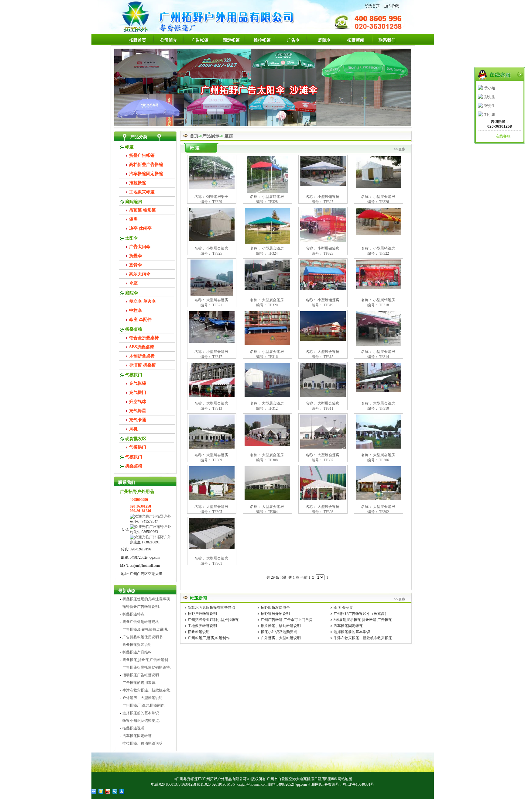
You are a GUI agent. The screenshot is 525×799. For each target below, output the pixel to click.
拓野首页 (137, 40)
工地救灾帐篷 (142, 192)
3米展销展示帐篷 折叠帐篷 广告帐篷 (363, 620)
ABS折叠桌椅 (141, 347)
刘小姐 (489, 114)
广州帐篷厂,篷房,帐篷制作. (143, 705)
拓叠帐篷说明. (133, 728)
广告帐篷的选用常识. (139, 682)
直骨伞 (135, 265)
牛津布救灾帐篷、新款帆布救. (146, 690)
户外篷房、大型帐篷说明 (281, 638)
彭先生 (489, 97)
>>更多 (400, 149)
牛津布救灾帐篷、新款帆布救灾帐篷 (363, 638)
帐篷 (129, 147)
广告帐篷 (199, 40)
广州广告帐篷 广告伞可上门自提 (287, 620)
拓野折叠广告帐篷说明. (141, 606)
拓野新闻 (355, 40)
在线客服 (503, 136)
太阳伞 (131, 238)
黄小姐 (489, 88)
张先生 (489, 106)
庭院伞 (324, 40)
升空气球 (137, 401)
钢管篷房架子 (217, 197)
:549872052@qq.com (291, 784)
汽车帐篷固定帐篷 (146, 173)
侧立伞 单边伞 (142, 301)
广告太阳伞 (139, 246)
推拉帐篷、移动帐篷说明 (281, 626)
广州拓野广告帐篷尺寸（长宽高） (361, 613)
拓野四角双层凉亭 (275, 607)
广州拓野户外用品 (137, 491)
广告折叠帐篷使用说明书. (142, 637)
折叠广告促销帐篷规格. (141, 622)
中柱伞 (135, 310)
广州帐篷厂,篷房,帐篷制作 (209, 638)
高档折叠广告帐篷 (146, 164)
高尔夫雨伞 (139, 274)
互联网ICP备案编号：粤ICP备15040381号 (341, 784)
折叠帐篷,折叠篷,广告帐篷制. (145, 660)
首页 (194, 136)
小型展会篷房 (384, 197)
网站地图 (345, 779)
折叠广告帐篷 (142, 155)
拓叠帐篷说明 (199, 632)
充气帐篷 (137, 383)
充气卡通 (137, 420)
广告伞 (293, 40)
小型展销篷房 (273, 197)
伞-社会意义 (343, 607)
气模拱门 (133, 375)
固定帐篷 (231, 40)
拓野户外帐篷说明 (202, 613)
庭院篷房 (133, 201)
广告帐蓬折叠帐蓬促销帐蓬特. (146, 667)
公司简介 (168, 40)
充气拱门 (137, 392)
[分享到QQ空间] (101, 791)
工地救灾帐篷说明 (202, 626)
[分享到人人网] (122, 791)
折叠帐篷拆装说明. (137, 644)
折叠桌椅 (133, 329)
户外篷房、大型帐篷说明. (142, 698)
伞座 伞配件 (140, 319)
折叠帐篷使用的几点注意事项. (146, 599)
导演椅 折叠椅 (142, 365)
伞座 (133, 283)
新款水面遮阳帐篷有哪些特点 (211, 607)
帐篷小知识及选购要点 (279, 632)
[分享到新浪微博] (108, 791)
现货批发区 (135, 438)
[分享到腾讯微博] (115, 791)
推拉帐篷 (262, 40)
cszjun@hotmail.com (251, 784)
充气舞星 (137, 410)
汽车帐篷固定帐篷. (137, 736)
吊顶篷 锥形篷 (142, 210)
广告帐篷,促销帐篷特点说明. (145, 629)
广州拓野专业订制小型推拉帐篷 (213, 620)
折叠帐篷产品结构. (137, 652)
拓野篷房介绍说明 (275, 613)
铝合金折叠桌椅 (144, 338)
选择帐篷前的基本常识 (352, 632)
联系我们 (387, 40)
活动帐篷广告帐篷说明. (141, 675)
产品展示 (210, 136)
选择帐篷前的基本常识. (141, 713)
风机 (133, 429)
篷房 (133, 219)
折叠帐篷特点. (133, 614)
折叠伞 (135, 255)
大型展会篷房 (217, 300)
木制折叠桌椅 (142, 356)
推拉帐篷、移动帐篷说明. (142, 743)
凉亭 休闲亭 (140, 228)
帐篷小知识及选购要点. (141, 720)
